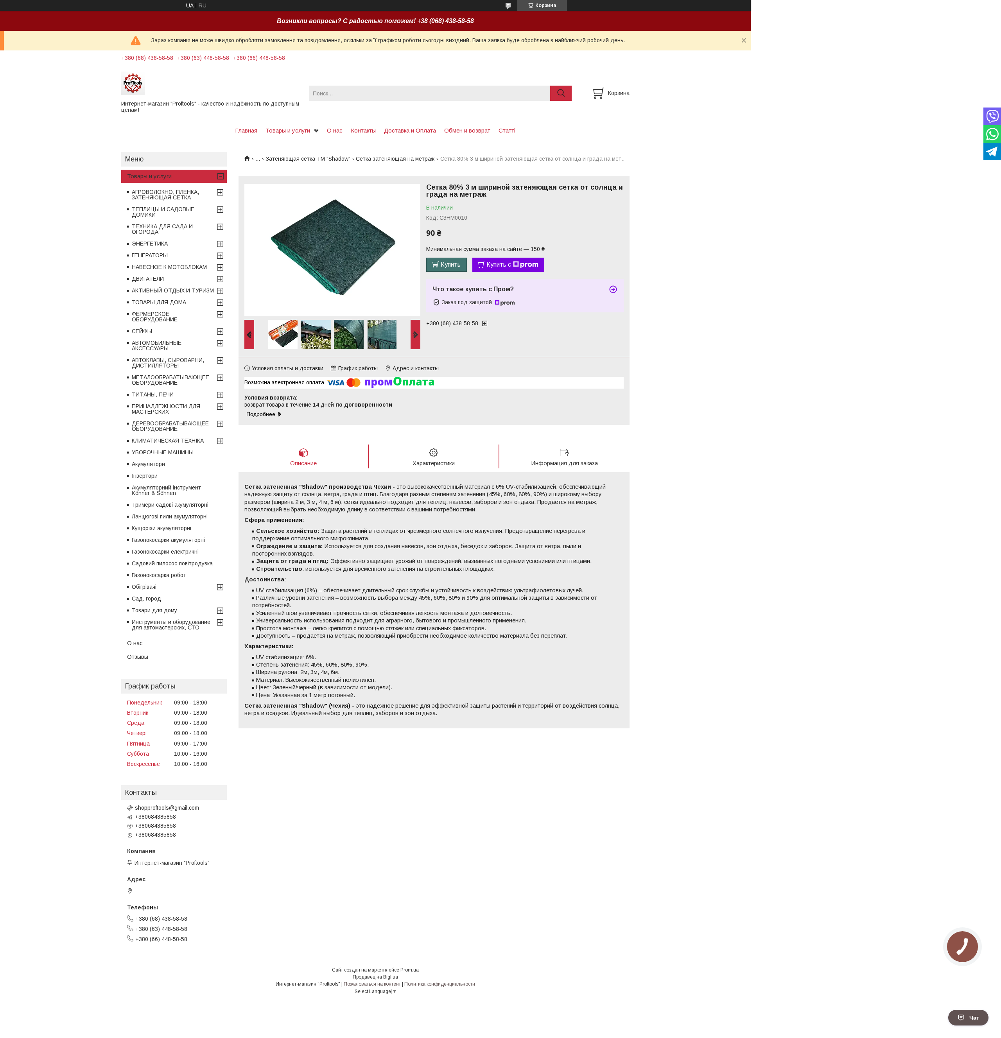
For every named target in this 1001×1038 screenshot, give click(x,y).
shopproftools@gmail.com (167, 808)
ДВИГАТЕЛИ (148, 279)
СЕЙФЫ (142, 331)
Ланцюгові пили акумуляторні (170, 516)
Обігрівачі (144, 587)
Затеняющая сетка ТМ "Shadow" (308, 159)
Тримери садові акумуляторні (170, 505)
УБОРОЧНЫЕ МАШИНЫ (163, 452)
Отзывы (137, 656)
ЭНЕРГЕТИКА (150, 243)
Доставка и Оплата (410, 130)
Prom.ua (409, 970)
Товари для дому (154, 610)
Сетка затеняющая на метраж (395, 159)
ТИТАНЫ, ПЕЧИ (153, 394)
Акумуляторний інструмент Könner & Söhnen (166, 490)
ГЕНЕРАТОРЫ (150, 255)
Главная (246, 130)
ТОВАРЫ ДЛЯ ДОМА (159, 302)
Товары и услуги (287, 130)
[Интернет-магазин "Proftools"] (210, 83)
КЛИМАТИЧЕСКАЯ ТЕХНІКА (168, 440)
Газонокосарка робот (159, 575)
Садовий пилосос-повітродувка (172, 563)
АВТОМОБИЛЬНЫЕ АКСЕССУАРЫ (156, 345)
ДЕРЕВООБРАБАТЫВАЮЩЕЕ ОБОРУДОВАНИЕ (170, 426)
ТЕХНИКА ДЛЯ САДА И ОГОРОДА (162, 229)
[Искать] (561, 93)
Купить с (498, 264)
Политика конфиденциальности (439, 984)
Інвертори (145, 476)
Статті (507, 130)
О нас (335, 130)
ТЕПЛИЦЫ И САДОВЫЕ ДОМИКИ (163, 212)
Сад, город (146, 598)
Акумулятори (148, 464)
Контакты (363, 130)
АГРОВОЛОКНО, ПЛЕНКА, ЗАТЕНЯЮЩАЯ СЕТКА (165, 195)
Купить (451, 264)
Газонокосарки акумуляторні (168, 540)
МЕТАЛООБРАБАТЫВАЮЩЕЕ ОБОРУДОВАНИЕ (170, 380)
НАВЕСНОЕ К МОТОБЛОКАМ (169, 267)
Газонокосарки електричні (165, 552)
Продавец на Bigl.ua (375, 977)
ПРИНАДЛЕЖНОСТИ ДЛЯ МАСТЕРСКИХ (166, 409)
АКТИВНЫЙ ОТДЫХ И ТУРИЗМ (173, 290)
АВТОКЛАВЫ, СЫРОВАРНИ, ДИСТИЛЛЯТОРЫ (168, 363)
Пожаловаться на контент (372, 984)
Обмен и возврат (467, 130)
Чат (974, 1018)
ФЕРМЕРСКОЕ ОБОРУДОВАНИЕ (155, 317)
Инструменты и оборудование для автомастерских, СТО (171, 625)
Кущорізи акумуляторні (161, 528)
